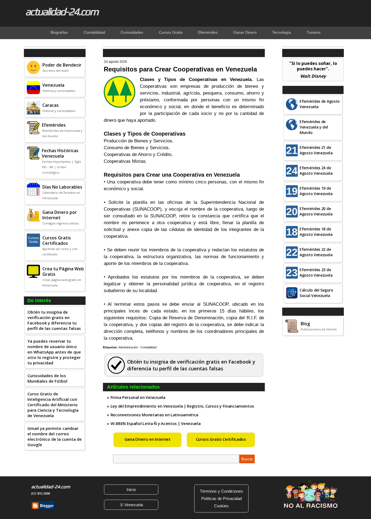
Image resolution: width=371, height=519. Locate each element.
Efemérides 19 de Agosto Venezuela (316, 191)
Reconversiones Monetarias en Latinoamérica (154, 414)
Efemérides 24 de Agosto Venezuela (316, 170)
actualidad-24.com (61, 11)
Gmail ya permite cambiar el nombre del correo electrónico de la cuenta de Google (54, 436)
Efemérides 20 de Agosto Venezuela (316, 211)
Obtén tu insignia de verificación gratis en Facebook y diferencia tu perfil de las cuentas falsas (54, 320)
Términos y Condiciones (221, 491)
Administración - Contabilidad (137, 347)
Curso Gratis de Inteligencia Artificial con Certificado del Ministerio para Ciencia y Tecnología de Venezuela (52, 404)
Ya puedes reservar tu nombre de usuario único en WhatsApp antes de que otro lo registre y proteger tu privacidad (54, 351)
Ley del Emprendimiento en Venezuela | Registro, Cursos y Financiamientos (182, 406)
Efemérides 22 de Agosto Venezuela (316, 252)
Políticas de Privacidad (221, 498)
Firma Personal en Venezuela (138, 397)
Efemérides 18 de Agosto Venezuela (316, 231)
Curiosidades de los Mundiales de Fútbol (47, 378)
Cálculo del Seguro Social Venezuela (316, 292)
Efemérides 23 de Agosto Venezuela (316, 272)
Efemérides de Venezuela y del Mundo (314, 127)
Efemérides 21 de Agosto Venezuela (316, 150)
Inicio (131, 489)
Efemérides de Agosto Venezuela (320, 104)
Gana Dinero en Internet (147, 439)
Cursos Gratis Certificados (221, 439)
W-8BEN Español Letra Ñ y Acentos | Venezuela (156, 423)
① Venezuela (131, 504)
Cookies (221, 506)
